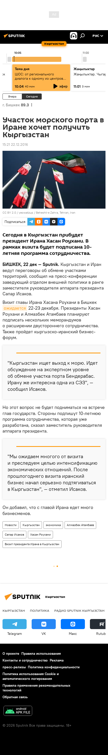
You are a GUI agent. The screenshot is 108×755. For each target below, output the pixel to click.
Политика (39, 610)
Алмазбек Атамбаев (80, 525)
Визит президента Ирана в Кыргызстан (32, 544)
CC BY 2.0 (9, 212)
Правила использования (41, 653)
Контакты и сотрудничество (25, 660)
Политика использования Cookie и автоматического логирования (31, 676)
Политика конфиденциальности (54, 667)
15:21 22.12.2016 (15, 144)
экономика (53, 525)
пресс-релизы (14, 667)
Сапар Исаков (14, 534)
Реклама (57, 660)
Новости (11, 525)
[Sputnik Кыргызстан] (15, 37)
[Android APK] (18, 711)
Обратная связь (15, 697)
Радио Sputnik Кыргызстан (79, 610)
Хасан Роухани (40, 534)
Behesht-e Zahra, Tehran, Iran (55, 212)
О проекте (11, 653)
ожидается (15, 308)
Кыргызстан (31, 525)
